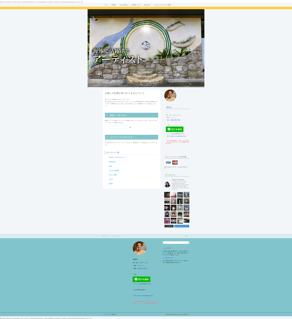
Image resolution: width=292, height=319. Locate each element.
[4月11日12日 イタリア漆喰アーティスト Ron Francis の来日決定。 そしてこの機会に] (167, 208)
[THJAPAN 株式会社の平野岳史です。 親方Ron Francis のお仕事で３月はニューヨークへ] (167, 221)
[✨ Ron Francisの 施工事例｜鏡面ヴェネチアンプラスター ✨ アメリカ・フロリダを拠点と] (173, 221)
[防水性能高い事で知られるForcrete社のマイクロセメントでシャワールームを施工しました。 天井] (180, 208)
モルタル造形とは (124, 4)
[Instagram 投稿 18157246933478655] (173, 195)
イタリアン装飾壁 (114, 170)
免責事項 (113, 314)
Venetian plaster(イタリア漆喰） (163, 4)
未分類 (111, 183)
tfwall (110, 166)
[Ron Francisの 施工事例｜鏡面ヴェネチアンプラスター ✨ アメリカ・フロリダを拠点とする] (180, 214)
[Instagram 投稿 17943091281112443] (186, 208)
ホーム (106, 4)
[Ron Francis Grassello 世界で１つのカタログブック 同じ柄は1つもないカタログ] (173, 214)
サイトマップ (106, 314)
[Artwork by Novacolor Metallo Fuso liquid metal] (173, 201)
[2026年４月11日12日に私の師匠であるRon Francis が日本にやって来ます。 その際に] (180, 201)
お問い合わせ (147, 4)
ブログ (111, 179)
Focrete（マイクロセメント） (117, 157)
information (112, 161)
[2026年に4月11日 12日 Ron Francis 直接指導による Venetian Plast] (167, 201)
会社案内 (114, 4)
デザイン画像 (112, 174)
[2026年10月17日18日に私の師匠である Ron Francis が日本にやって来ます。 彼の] (167, 195)
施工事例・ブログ (136, 4)
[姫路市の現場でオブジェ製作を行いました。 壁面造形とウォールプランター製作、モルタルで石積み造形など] (180, 195)
